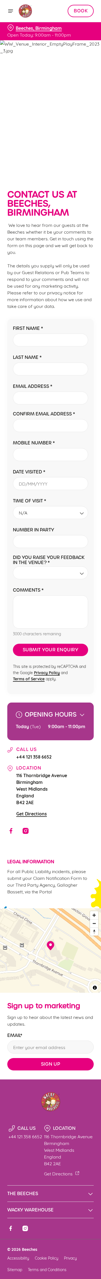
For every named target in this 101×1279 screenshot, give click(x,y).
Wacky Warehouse (30, 1210)
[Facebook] (11, 831)
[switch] (87, 647)
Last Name (27, 357)
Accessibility (18, 1257)
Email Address (32, 386)
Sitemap (14, 1269)
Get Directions (31, 813)
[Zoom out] (94, 923)
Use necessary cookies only (50, 741)
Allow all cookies (50, 723)
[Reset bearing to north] (94, 931)
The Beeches (22, 1194)
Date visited (29, 472)
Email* (14, 1035)
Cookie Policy (46, 1257)
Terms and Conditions (47, 1269)
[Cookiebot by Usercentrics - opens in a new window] (71, 532)
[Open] (10, 11)
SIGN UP (50, 1064)
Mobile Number (34, 443)
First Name (28, 328)
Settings (75, 705)
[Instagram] (25, 831)
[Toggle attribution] (94, 987)
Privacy (70, 1257)
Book (81, 11)
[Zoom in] (94, 915)
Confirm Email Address (44, 414)
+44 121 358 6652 (34, 756)
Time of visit (29, 501)
